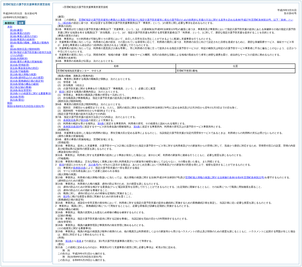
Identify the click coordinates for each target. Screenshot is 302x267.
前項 (61, 91)
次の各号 (93, 164)
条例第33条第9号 (72, 126)
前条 (79, 241)
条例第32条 (69, 120)
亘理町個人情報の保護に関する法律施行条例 (225, 177)
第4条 (101, 123)
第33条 (84, 120)
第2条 (68, 241)
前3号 (66, 196)
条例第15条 (79, 167)
